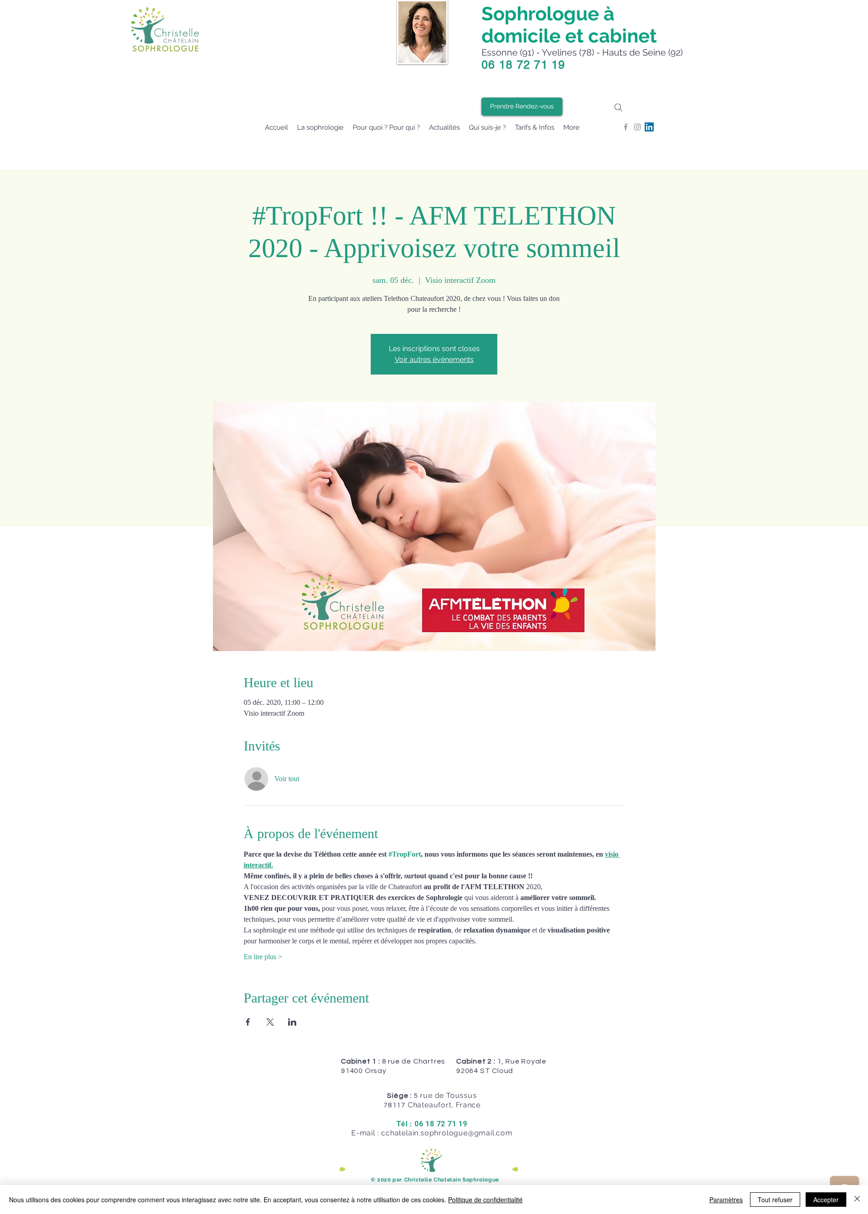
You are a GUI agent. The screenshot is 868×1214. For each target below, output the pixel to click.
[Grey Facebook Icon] (625, 126)
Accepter (826, 1199)
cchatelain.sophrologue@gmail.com (447, 1133)
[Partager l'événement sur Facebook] (248, 1022)
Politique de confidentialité (485, 1199)
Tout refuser (775, 1199)
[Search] (618, 107)
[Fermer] (857, 1199)
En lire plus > (263, 957)
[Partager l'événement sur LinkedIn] (292, 1022)
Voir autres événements (434, 359)
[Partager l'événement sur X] (270, 1022)
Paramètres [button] (726, 1199)
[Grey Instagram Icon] (637, 126)
